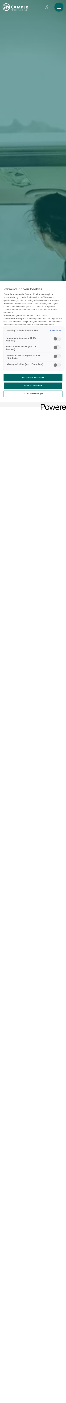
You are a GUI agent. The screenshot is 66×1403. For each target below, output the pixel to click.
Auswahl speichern (33, 386)
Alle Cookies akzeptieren (33, 377)
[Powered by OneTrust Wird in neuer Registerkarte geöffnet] (52, 405)
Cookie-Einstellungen (33, 394)
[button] (58, 7)
